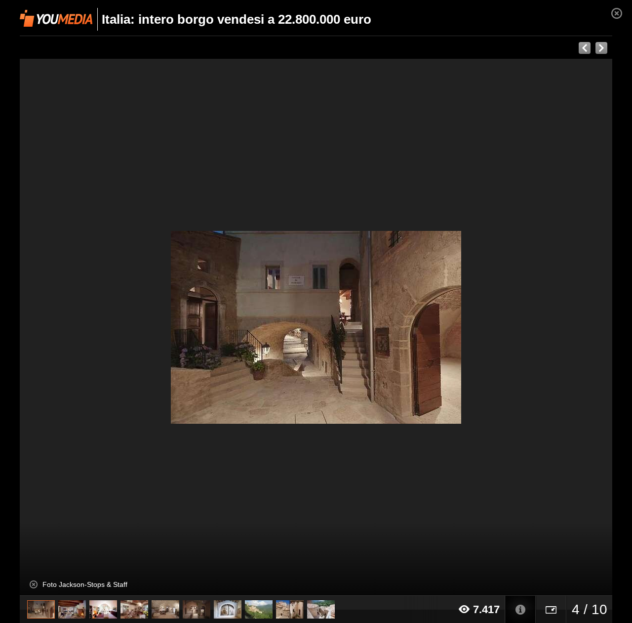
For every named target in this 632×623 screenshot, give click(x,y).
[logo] (56, 18)
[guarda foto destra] (375, 327)
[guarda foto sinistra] (79, 327)
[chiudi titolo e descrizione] (34, 584)
